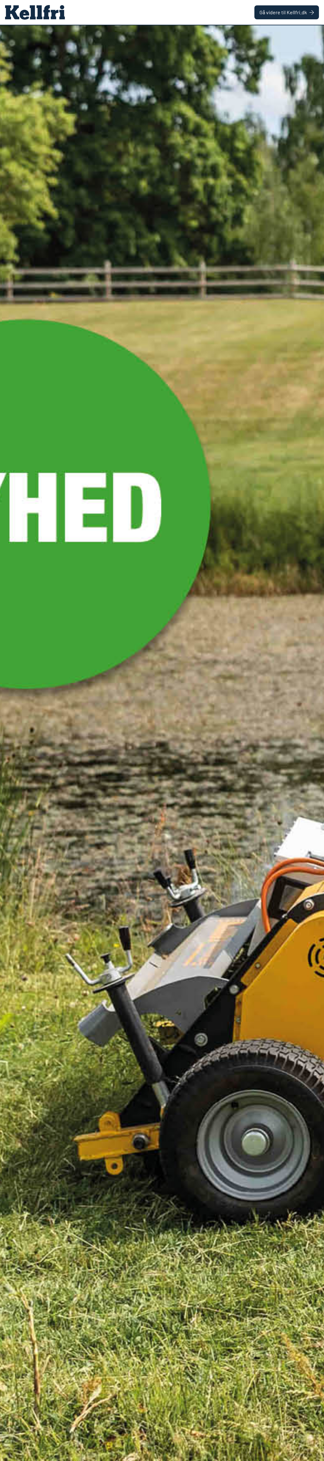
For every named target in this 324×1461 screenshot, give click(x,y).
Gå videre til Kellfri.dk (283, 12)
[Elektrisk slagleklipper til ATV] (162, 743)
